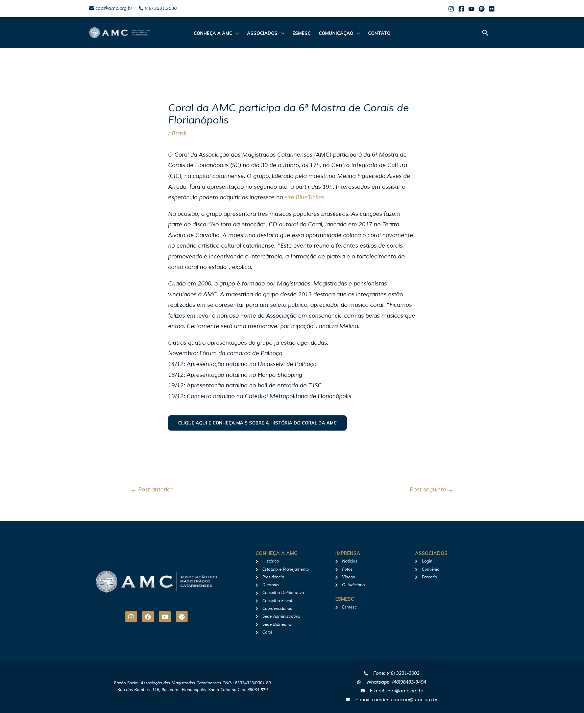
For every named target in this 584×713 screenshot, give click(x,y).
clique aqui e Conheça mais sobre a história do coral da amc (257, 423)
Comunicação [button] (336, 33)
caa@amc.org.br (113, 8)
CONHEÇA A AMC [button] (213, 33)
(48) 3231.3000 (160, 8)
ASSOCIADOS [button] (262, 33)
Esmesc (301, 33)
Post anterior (151, 489)
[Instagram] (451, 9)
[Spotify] (482, 9)
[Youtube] (471, 9)
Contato (379, 33)
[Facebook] (461, 9)
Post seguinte (432, 489)
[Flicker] (492, 9)
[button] (485, 32)
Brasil (179, 133)
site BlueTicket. (305, 197)
